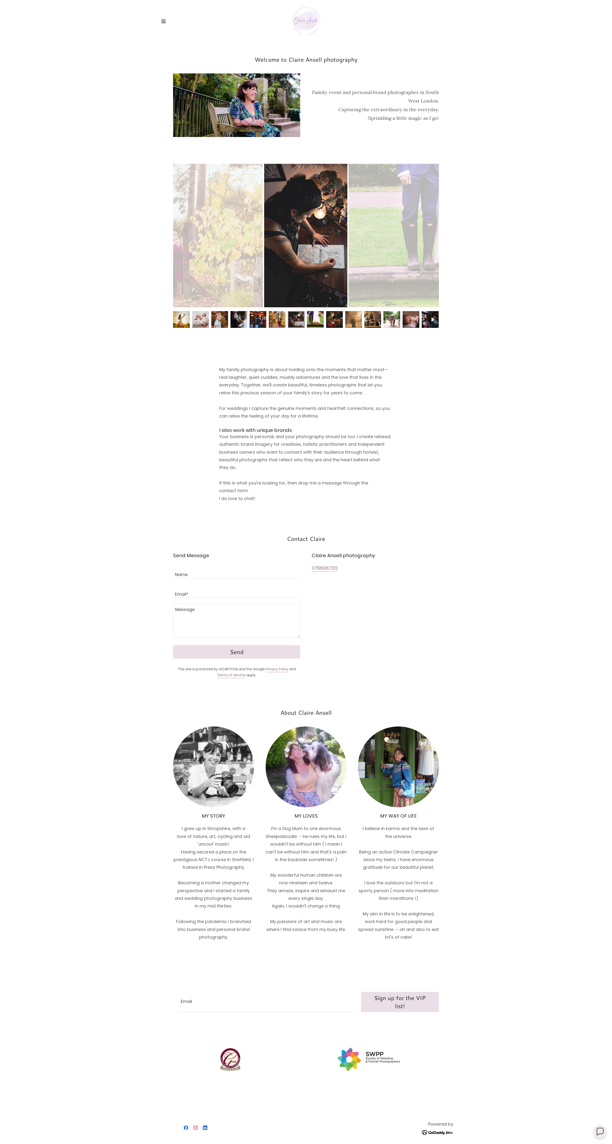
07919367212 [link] (325, 568)
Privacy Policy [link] (277, 669)
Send (237, 652)
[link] (306, 21)
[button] (163, 21)
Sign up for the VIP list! (400, 1002)
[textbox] (236, 571)
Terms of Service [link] (231, 675)
